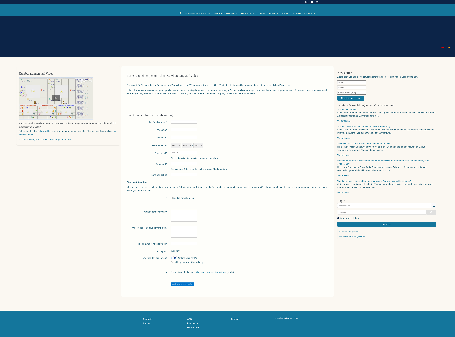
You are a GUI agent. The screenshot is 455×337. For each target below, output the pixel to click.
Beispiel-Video (44, 131)
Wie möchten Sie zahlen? (155, 258)
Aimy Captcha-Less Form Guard (211, 272)
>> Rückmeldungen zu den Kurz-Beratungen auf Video (45, 139)
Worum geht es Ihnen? (155, 212)
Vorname (162, 130)
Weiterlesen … (344, 121)
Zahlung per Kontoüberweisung (188, 262)
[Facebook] (306, 2)
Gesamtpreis (161, 251)
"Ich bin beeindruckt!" (347, 109)
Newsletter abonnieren (350, 98)
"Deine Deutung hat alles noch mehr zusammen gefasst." (364, 143)
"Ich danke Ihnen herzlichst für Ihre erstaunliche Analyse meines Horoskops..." (374, 181)
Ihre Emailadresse (158, 122)
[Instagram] (317, 2)
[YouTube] (312, 2)
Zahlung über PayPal (187, 258)
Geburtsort (161, 164)
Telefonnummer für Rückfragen (152, 244)
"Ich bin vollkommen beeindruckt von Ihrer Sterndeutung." (364, 126)
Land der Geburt (159, 175)
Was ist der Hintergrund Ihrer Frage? (149, 228)
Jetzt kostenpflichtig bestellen (182, 284)
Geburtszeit (161, 153)
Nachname (162, 137)
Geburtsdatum (159, 145)
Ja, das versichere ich (183, 198)
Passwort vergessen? (349, 231)
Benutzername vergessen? (352, 236)
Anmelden (386, 224)
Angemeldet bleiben (349, 218)
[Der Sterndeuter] (180, 13)
